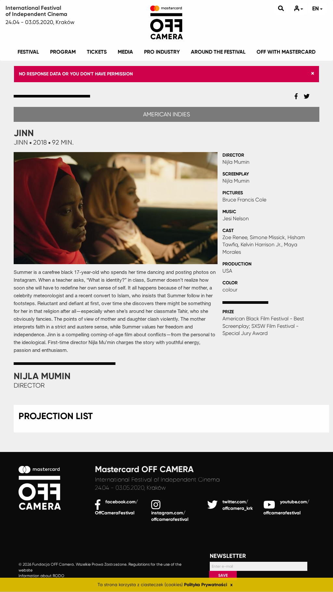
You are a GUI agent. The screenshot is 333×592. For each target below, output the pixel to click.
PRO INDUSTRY (162, 52)
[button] (312, 73)
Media (125, 52)
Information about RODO (41, 576)
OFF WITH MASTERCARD (286, 52)
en (316, 8)
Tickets (97, 52)
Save (223, 575)
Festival (28, 52)
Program (63, 52)
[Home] (166, 21)
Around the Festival (218, 52)
